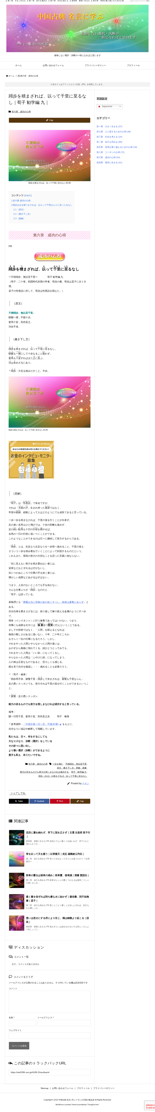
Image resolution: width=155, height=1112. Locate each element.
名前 (11, 1017)
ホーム (11, 76)
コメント (13, 988)
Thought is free (93, 1104)
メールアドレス (45, 1017)
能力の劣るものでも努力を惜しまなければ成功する (44, 772)
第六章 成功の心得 (29, 76)
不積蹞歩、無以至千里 (76, 764)
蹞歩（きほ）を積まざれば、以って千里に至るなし (62, 776)
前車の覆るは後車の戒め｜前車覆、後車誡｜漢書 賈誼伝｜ (58, 875)
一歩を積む (57, 764)
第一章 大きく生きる (109, 126)
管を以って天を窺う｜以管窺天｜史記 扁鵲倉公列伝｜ (55, 854)
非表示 (28, 195)
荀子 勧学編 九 (79, 772)
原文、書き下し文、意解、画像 (72, 768)
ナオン (85, 783)
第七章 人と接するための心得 (114, 131)
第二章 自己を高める (109, 142)
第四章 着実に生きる (109, 162)
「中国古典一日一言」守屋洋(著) (41, 724)
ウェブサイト (15, 1030)
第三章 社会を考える (109, 137)
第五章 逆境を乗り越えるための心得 (117, 147)
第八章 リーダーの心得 (110, 152)
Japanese (106, 106)
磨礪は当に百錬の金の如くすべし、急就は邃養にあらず (53, 602)
